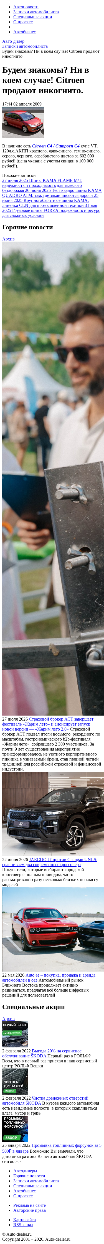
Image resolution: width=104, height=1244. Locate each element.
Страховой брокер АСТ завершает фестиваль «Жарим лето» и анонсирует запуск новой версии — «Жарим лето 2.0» (47, 724)
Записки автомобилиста (36, 11)
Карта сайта (24, 1219)
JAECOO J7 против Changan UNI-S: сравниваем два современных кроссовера (49, 862)
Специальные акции (32, 16)
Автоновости (26, 6)
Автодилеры (25, 1170)
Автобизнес (24, 31)
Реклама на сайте (29, 1205)
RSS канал (23, 1224)
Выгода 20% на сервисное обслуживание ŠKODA (42, 1053)
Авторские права (29, 1210)
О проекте (23, 21)
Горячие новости (29, 1175)
